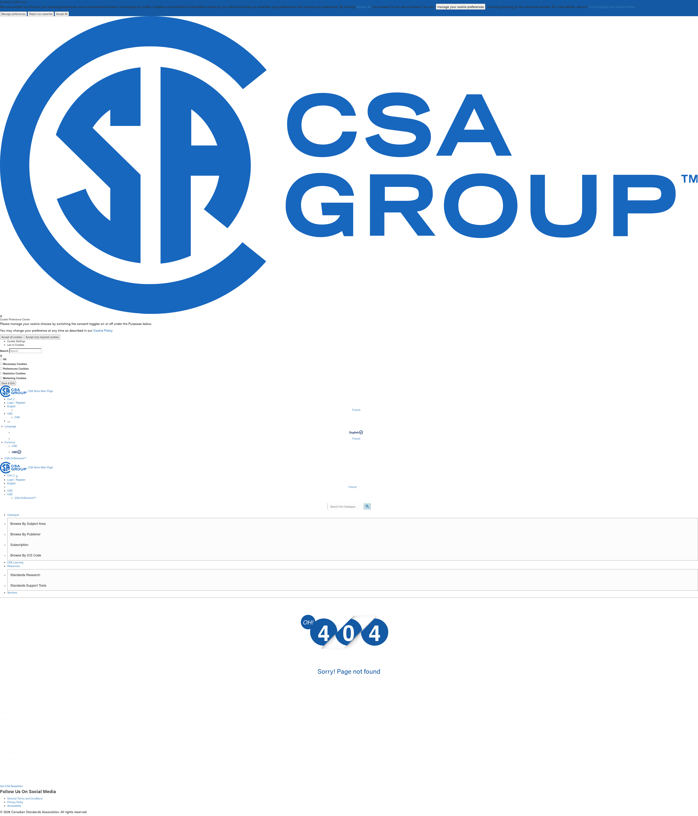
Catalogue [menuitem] (13, 514)
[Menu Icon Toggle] (8, 421)
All (4, 359)
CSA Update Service (15, 765)
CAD (17, 417)
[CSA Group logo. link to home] (349, 164)
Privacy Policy (15, 802)
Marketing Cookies (14, 378)
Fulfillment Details (15, 733)
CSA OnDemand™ (15, 458)
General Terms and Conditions (25, 798)
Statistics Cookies (14, 373)
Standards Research (25, 574)
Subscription (10, 707)
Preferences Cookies (16, 368)
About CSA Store (13, 701)
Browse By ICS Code (25, 555)
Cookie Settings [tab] (16, 341)
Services (7, 713)
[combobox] (345, 506)
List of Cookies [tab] (15, 345)
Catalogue (8, 719)
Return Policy (11, 727)
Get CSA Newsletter (11, 786)
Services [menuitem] (12, 592)
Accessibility (14, 805)
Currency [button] (10, 442)
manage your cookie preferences (460, 6)
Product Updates (13, 745)
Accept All (363, 6)
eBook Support (12, 739)
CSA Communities (13, 759)
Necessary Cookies (15, 364)
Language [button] (10, 426)
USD (10, 413)
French (356, 410)
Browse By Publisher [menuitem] (25, 534)
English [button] (11, 406)
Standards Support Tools (28, 585)
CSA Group (8, 753)
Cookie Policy (103, 330)
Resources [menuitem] (13, 566)
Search (4, 351)
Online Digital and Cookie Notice (612, 6)
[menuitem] (352, 555)
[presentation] (1, 316)
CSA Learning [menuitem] (15, 562)
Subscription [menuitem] (19, 544)
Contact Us (9, 778)
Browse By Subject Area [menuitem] (28, 523)
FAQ (3, 772)
